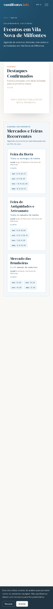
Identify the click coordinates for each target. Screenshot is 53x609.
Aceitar (22, 604)
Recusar (9, 604)
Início (6, 17)
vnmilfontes (16, 4)
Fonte (13, 168)
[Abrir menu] (46, 5)
